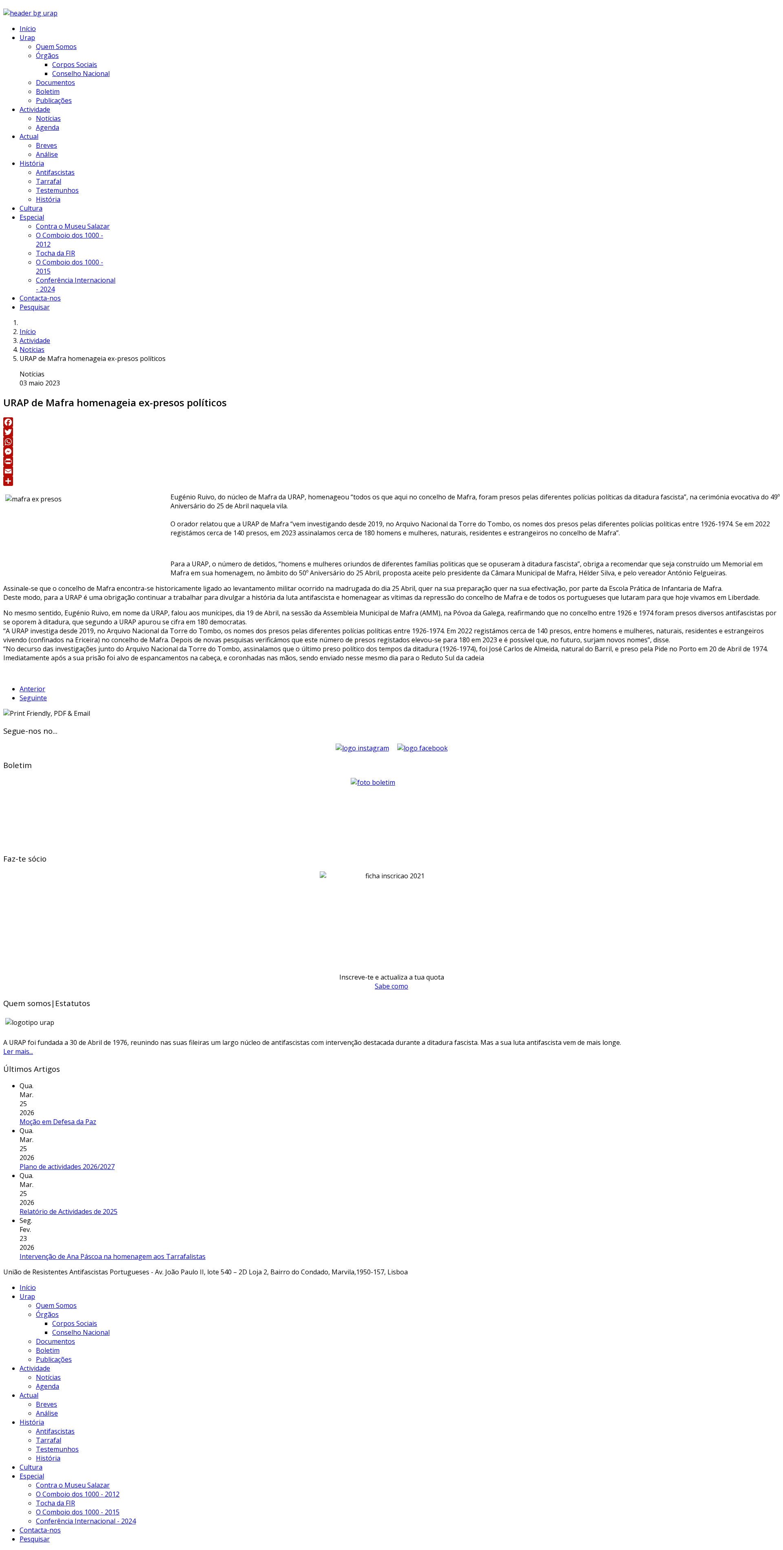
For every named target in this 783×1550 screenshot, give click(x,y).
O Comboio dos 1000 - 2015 (77, 1512)
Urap (27, 37)
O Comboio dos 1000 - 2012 (77, 1494)
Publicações (54, 100)
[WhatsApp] (391, 442)
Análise (47, 154)
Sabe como (391, 986)
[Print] (391, 461)
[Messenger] (391, 452)
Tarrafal (48, 181)
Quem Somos (56, 46)
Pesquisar (35, 307)
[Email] (391, 471)
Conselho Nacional (81, 73)
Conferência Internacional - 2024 (86, 1521)
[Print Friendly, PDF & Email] (46, 713)
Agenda (47, 127)
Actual (29, 136)
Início (28, 28)
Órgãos (47, 55)
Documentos (55, 82)
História (32, 163)
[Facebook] (391, 422)
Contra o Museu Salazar (73, 226)
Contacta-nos (40, 298)
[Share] (391, 481)
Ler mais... (18, 1051)
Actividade (35, 109)
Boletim (48, 91)
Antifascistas (55, 172)
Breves (46, 145)
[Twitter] (391, 432)
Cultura (31, 208)
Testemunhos (57, 190)
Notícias (48, 118)
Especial (32, 217)
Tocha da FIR (55, 253)
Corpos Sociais (74, 64)
